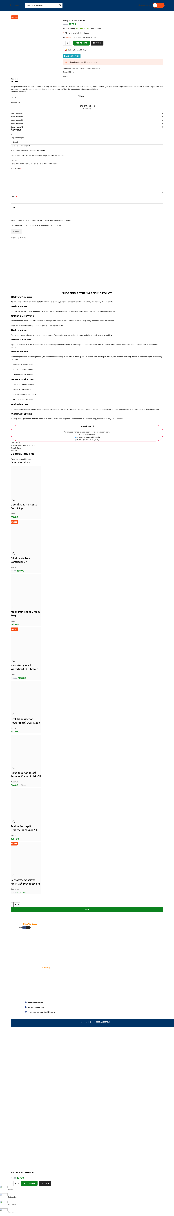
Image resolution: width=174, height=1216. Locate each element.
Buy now (97, 43)
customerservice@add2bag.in (41, 1012)
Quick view (14, 768)
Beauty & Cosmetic (79, 68)
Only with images (17, 138)
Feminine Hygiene (93, 68)
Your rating (16, 160)
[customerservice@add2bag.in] (26, 1012)
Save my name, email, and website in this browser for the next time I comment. (41, 220)
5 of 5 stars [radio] (52, 164)
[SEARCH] (59, 5)
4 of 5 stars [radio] (42, 164)
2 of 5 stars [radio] (24, 164)
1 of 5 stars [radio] (15, 164)
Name (14, 196)
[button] (87, 909)
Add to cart (81, 43)
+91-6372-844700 (35, 1002)
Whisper (71, 72)
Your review (16, 168)
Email (13, 207)
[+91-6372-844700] (26, 1002)
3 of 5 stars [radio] (33, 164)
